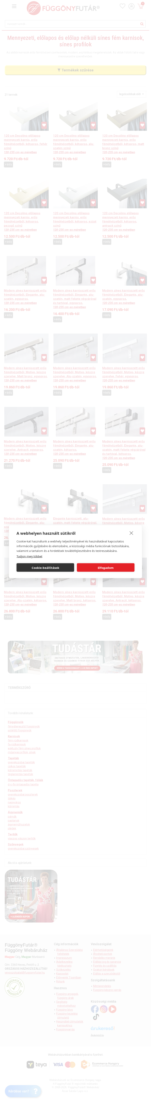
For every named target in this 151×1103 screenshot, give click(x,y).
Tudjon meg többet (29, 556)
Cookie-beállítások (45, 567)
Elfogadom (106, 567)
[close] (131, 533)
